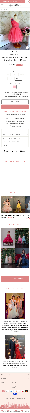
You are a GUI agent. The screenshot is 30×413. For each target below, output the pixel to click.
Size (15, 71)
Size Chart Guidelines (12, 134)
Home (12, 54)
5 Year (18, 79)
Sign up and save (8, 382)
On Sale (17, 54)
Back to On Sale (16, 278)
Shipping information (12, 138)
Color (15, 83)
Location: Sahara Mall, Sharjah (15, 114)
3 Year (22, 74)
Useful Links (6, 378)
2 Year (14, 74)
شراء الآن (15, 106)
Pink (14, 87)
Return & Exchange (10, 142)
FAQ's (4, 145)
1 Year (7, 74)
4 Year (11, 79)
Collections (6, 374)
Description (7, 131)
